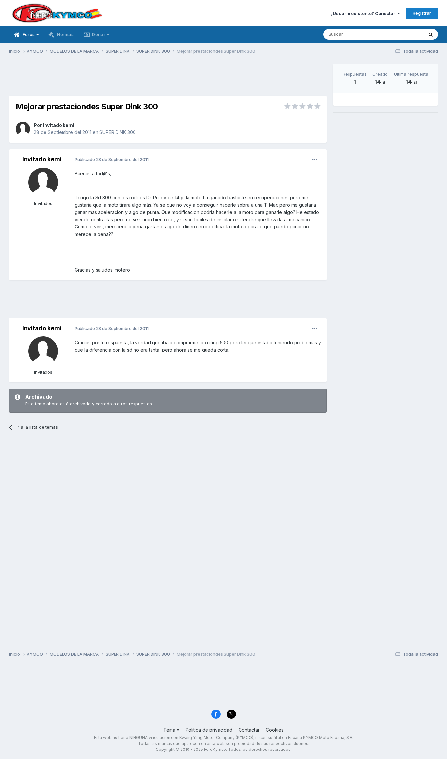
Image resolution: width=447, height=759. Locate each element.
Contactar (249, 729)
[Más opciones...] (314, 160)
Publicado (112, 159)
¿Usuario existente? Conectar (363, 13)
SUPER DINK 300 (117, 132)
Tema (170, 729)
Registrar (422, 13)
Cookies (275, 729)
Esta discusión (401, 34)
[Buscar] (430, 34)
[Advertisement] (168, 79)
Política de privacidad (209, 729)
